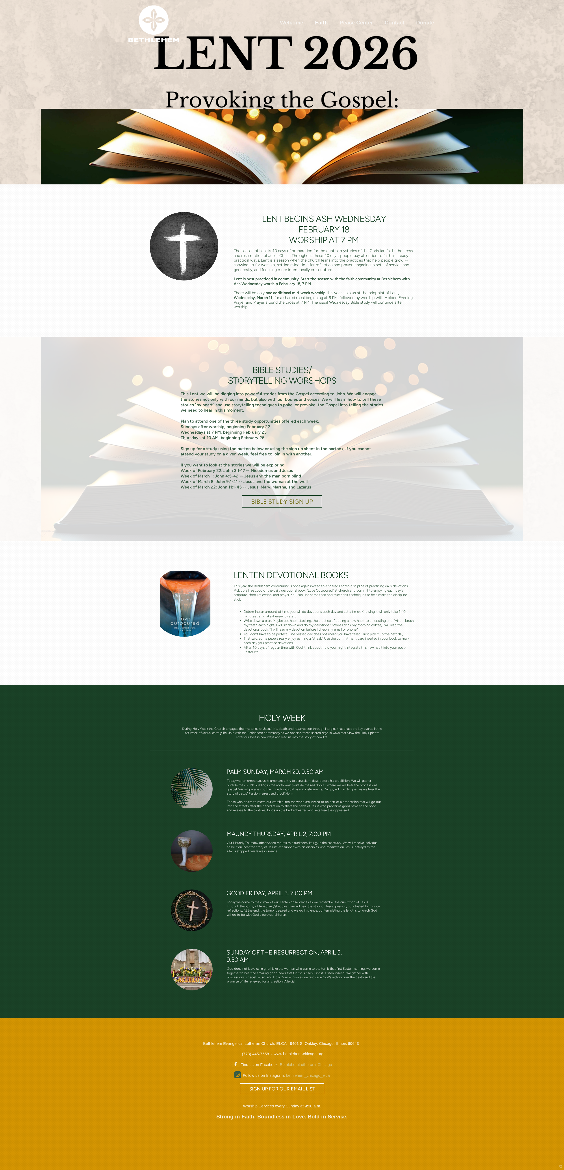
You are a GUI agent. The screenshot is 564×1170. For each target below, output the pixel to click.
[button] (282, 501)
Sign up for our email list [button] (282, 1089)
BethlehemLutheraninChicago (305, 1064)
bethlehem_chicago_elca (308, 1075)
